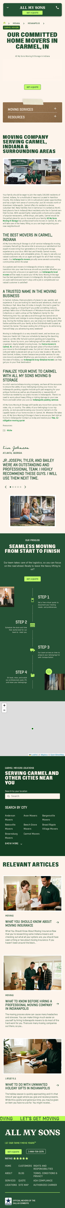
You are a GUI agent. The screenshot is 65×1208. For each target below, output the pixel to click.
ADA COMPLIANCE (43, 1180)
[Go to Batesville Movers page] (32, 729)
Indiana (16, 23)
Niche (9, 429)
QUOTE (22, 1180)
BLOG (21, 1172)
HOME (8, 1165)
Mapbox (44, 754)
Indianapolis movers (21, 258)
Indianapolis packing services (45, 399)
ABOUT (8, 1172)
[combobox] (34, 796)
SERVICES (10, 1180)
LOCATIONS (11, 1184)
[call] (57, 7)
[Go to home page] (4, 23)
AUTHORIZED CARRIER (45, 1184)
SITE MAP (23, 1184)
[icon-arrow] (57, 922)
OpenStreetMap (57, 754)
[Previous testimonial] (6, 487)
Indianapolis (34, 23)
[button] (32, 108)
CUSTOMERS (25, 1165)
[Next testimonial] (25, 487)
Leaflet (34, 754)
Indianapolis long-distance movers (39, 359)
